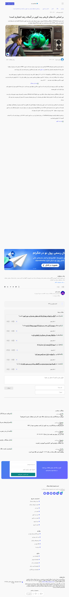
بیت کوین (42, 69)
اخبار (53, 8)
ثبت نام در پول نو (35, 537)
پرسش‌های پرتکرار (35, 540)
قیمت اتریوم (35, 524)
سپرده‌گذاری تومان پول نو (34, 533)
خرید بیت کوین (35, 514)
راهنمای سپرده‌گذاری (34, 569)
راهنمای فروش (35, 559)
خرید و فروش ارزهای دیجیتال (48, 581)
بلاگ (57, 8)
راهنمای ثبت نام (35, 562)
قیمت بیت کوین (35, 518)
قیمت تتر (36, 511)
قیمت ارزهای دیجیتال (33, 504)
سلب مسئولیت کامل (60, 282)
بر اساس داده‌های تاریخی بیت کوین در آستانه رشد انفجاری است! (26, 8)
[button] (35, 268)
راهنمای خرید (35, 556)
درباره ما (37, 547)
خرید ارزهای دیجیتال (34, 501)
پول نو (62, 8)
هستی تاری (57, 291)
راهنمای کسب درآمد (34, 566)
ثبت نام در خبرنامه (23, 474)
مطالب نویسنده (56, 295)
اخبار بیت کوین (46, 8)
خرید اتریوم (36, 521)
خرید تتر (36, 508)
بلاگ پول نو (37, 543)
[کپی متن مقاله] (18, 287)
